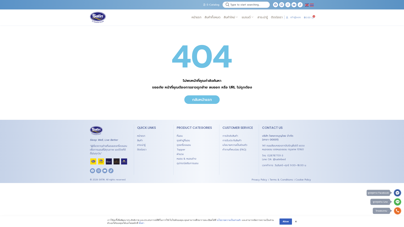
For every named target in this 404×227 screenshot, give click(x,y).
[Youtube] (104, 170)
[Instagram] (287, 4)
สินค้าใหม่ (229, 17)
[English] (307, 4)
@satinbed (279, 159)
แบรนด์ (246, 17)
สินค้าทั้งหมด (212, 17)
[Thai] (312, 4)
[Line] (281, 4)
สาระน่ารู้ (262, 17)
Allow (286, 221)
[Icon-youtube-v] (294, 4)
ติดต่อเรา (277, 17)
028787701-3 (275, 155)
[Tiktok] (300, 4)
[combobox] (246, 5)
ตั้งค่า (141, 223)
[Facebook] (275, 4)
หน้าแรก (196, 17)
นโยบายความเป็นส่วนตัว (229, 220)
